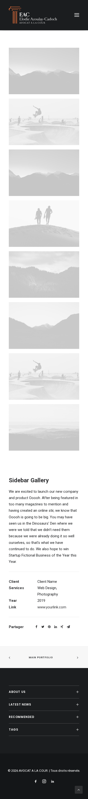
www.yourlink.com (51, 607)
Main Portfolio (41, 657)
